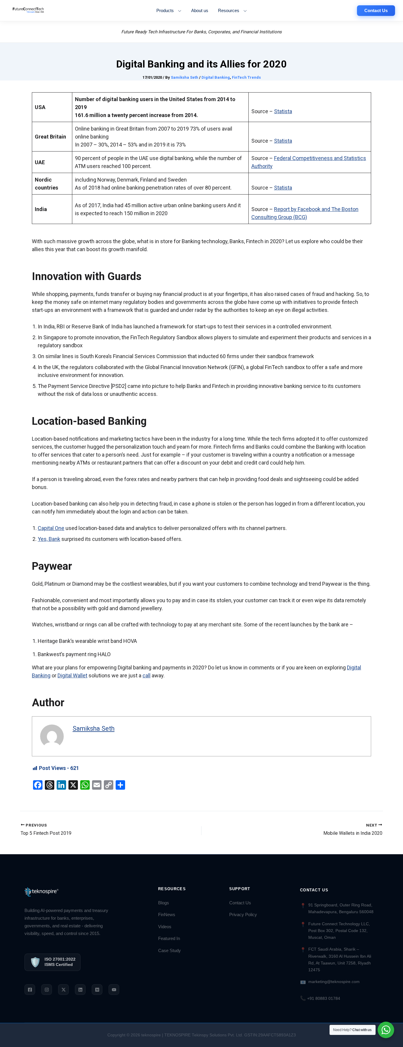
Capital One (51, 528)
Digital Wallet (72, 675)
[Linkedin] (80, 989)
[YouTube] (114, 989)
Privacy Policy (243, 914)
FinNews (166, 914)
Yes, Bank (49, 539)
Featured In (169, 938)
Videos (164, 926)
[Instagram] (46, 989)
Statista (283, 111)
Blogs (163, 903)
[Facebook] (29, 989)
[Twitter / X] (63, 989)
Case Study (169, 950)
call (146, 675)
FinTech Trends (246, 77)
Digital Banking (216, 77)
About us (199, 10)
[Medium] (97, 989)
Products (165, 10)
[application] (178, 10)
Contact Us (240, 903)
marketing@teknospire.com (334, 981)
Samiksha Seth (93, 728)
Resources (228, 10)
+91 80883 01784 (320, 998)
